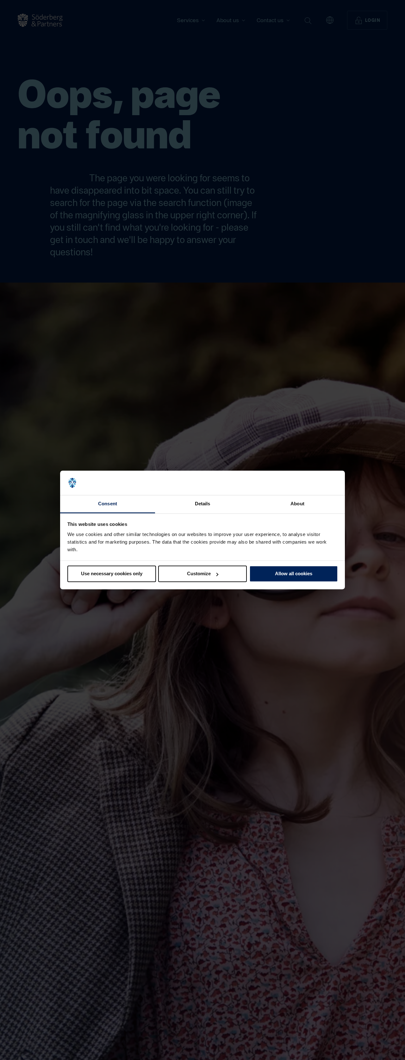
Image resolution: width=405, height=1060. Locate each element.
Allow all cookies (293, 574)
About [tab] (297, 503)
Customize (199, 574)
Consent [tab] (107, 503)
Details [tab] (202, 503)
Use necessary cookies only (111, 574)
